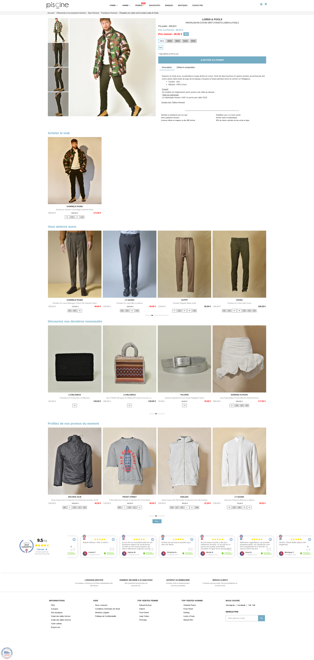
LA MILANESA (74, 395)
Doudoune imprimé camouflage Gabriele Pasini (74, 210)
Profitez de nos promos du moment (73, 423)
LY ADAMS (129, 300)
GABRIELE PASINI (75, 206)
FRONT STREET (130, 497)
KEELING (184, 497)
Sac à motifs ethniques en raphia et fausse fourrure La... (129, 398)
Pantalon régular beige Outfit (184, 303)
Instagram (230, 605)
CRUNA (239, 300)
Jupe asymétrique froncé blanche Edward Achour (239, 398)
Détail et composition (186, 67)
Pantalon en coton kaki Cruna (239, 303)
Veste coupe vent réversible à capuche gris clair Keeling (184, 500)
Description (167, 67)
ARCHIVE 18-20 (74, 497)
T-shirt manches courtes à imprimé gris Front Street (129, 500)
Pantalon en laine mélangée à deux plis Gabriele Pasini (75, 303)
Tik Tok (251, 605)
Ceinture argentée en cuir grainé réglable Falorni (184, 398)
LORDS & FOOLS (212, 19)
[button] (249, 5)
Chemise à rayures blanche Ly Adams (239, 500)
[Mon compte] (254, 5)
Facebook (241, 605)
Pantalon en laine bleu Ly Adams (130, 303)
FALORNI (184, 395)
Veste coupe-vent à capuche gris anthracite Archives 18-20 (74, 500)
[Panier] (264, 5)
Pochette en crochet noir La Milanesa (75, 398)
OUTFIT (184, 300)
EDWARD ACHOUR (239, 395)
